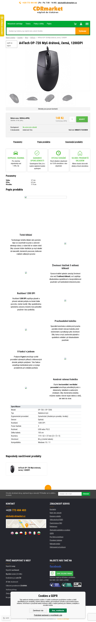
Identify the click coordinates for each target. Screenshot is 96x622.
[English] (12, 533)
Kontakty (53, 509)
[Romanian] (25, 533)
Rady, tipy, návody (55, 513)
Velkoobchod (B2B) (56, 520)
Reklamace (53, 526)
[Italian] (34, 533)
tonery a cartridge (63, 619)
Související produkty (74, 142)
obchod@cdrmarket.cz (67, 3)
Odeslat (86, 494)
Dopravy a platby (55, 516)
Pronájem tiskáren (56, 540)
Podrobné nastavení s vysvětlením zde (48, 615)
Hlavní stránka (10, 38)
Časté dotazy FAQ (56, 523)
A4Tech (32, 38)
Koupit (82, 119)
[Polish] (21, 533)
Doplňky (20, 38)
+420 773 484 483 (29, 3)
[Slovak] (30, 533)
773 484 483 (16, 510)
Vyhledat (82, 31)
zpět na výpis (9, 44)
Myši (26, 38)
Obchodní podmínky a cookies (60, 530)
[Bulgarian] (39, 533)
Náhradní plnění (55, 544)
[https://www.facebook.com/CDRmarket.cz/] (56, 566)
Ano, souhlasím (58, 610)
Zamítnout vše (38, 610)
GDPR (52, 533)
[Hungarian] (16, 533)
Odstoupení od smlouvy (58, 547)
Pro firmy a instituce (56, 537)
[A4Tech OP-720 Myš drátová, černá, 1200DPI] (48, 69)
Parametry (17, 142)
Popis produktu (43, 142)
